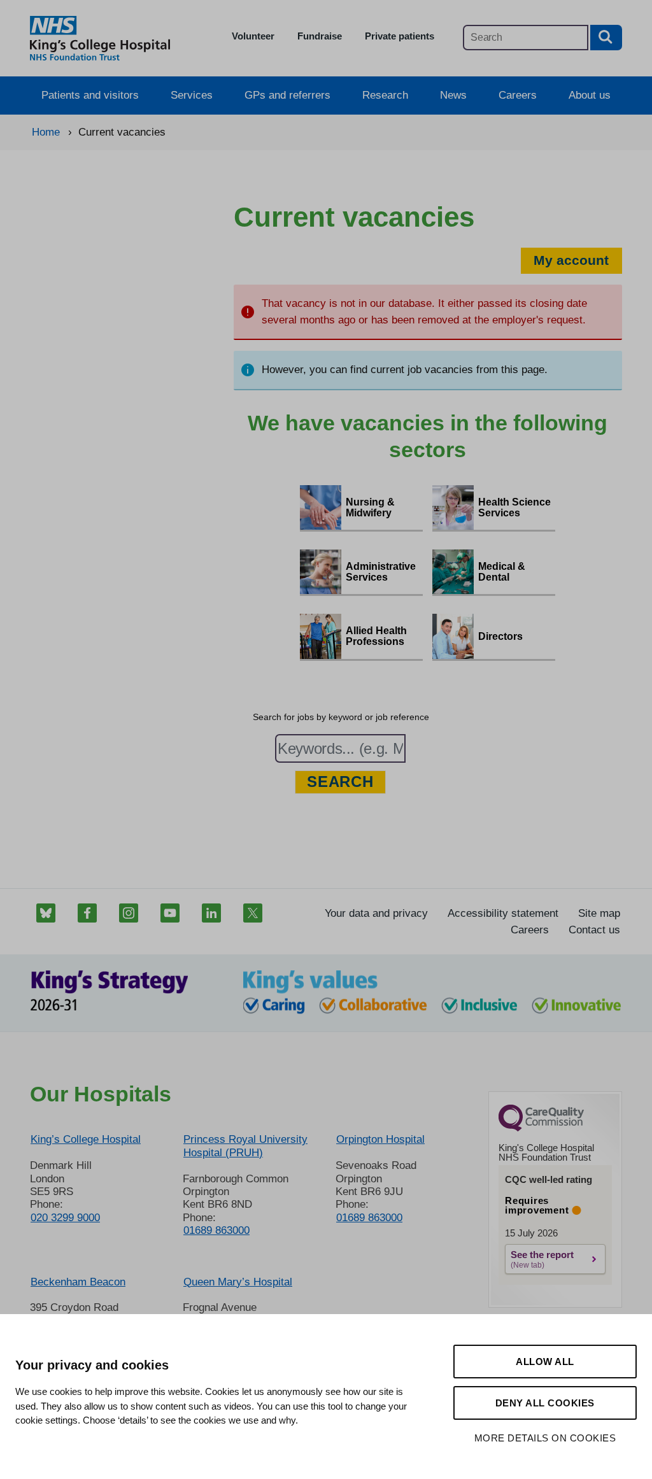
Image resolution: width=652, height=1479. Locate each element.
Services (192, 95)
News (453, 95)
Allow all (545, 1361)
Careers (518, 95)
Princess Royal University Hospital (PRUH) (245, 1145)
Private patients (399, 36)
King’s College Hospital (86, 1139)
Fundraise (319, 36)
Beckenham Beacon (78, 1282)
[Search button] (606, 37)
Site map (599, 913)
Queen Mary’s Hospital (237, 1282)
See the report (542, 1254)
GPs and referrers (287, 95)
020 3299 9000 (65, 1218)
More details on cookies (545, 1438)
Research (385, 95)
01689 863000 (216, 1230)
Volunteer (253, 36)
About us (590, 95)
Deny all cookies (545, 1403)
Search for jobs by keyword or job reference (341, 717)
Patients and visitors (90, 95)
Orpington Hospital (380, 1139)
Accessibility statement (503, 913)
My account (571, 260)
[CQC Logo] (541, 1128)
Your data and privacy (376, 913)
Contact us (594, 930)
